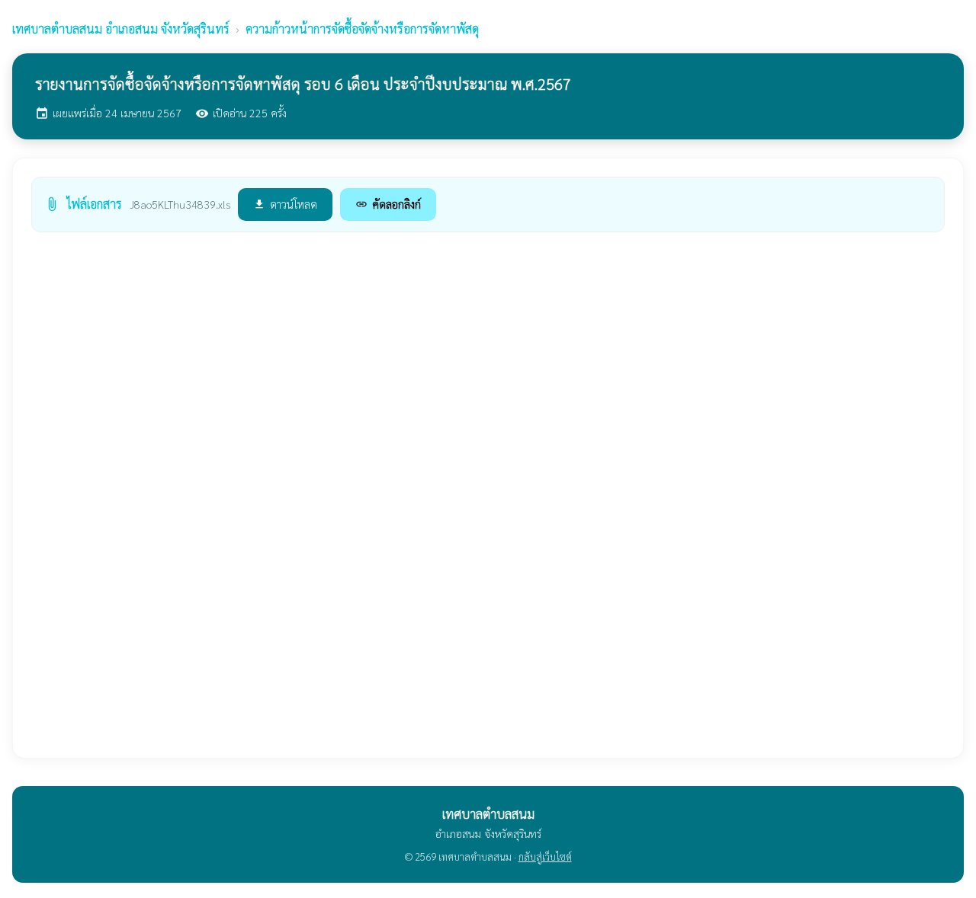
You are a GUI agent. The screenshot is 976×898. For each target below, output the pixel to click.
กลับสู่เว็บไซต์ (545, 856)
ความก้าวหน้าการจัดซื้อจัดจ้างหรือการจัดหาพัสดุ (362, 29)
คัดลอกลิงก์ (388, 204)
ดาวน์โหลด (285, 204)
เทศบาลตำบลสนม (121, 29)
